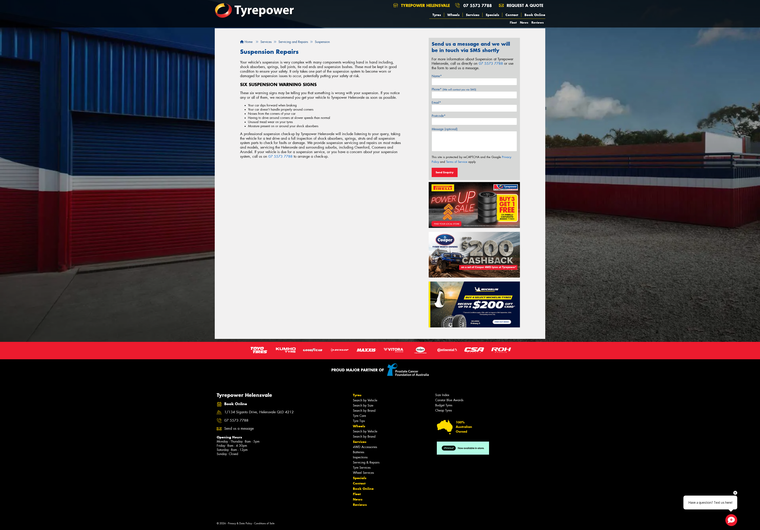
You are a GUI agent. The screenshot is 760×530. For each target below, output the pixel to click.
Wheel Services (363, 473)
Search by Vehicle (365, 400)
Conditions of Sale (264, 523)
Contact (511, 15)
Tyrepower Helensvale (425, 5)
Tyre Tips (359, 421)
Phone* (454, 89)
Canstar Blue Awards (449, 400)
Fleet (513, 22)
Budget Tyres (443, 405)
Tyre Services (361, 468)
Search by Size (363, 405)
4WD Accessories (365, 447)
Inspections (360, 457)
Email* (436, 103)
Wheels (453, 15)
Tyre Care (359, 416)
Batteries (358, 452)
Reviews (537, 22)
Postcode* (439, 116)
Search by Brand (364, 411)
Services (472, 15)
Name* (437, 76)
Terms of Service (456, 162)
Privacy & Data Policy (240, 523)
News (524, 22)
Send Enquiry (445, 172)
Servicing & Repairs (366, 462)
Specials (492, 15)
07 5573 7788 (477, 5)
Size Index (442, 395)
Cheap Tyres (443, 410)
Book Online (534, 15)
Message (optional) (445, 129)
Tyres (436, 15)
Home (248, 42)
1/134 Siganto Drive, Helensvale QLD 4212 (259, 412)
